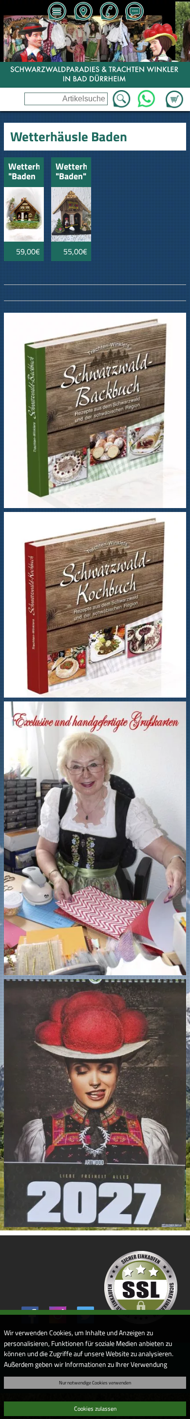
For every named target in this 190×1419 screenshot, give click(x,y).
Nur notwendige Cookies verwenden (95, 1382)
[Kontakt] (134, 12)
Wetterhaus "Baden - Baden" (23, 172)
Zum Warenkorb (174, 93)
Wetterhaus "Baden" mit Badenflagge (71, 172)
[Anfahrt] (83, 12)
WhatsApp (146, 96)
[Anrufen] (108, 12)
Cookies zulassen (95, 1408)
